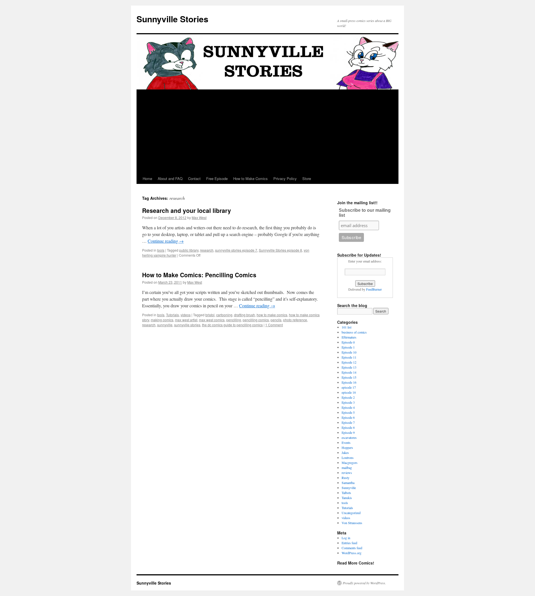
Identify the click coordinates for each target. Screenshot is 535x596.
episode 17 (349, 387)
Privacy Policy (285, 178)
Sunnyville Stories (172, 19)
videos (186, 314)
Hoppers (347, 447)
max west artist (186, 319)
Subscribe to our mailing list (365, 213)
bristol (210, 314)
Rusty (345, 477)
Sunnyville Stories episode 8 (280, 250)
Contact (194, 178)
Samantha (348, 482)
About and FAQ (170, 178)
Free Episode (217, 178)
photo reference (295, 319)
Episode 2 (348, 397)
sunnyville (164, 324)
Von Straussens (352, 522)
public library (188, 250)
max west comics (212, 319)
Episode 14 (349, 372)
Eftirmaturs (349, 337)
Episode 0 (348, 342)
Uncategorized (351, 512)
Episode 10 (349, 352)
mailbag (347, 467)
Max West (199, 217)
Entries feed (349, 543)
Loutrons (348, 457)
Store (306, 178)
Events (346, 442)
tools (160, 250)
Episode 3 (348, 402)
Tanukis (347, 497)
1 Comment (274, 324)
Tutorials (172, 314)
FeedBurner (374, 289)
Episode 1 (348, 347)
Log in (346, 538)
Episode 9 (348, 432)
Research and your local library (186, 210)
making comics (162, 319)
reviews (347, 472)
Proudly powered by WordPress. (364, 583)
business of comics (354, 332)
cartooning (224, 314)
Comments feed (352, 548)
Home (147, 178)
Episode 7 (348, 422)
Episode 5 (348, 412)
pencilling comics (256, 319)
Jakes (345, 452)
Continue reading (166, 241)
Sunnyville (349, 487)
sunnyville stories (187, 324)
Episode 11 (349, 357)
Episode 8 (348, 427)
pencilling (233, 319)
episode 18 (349, 392)
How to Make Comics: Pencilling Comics (199, 275)
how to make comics (272, 314)
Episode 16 (349, 382)
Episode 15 (349, 377)
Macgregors (350, 462)
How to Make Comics (250, 178)
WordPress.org (351, 553)
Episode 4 (348, 407)
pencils (276, 319)
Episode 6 (348, 417)
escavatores (349, 437)
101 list (346, 327)
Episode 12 (349, 362)
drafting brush (244, 314)
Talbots (346, 492)
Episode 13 (349, 367)
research (206, 250)
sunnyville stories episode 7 (236, 250)
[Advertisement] (267, 132)
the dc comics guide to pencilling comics (232, 324)
